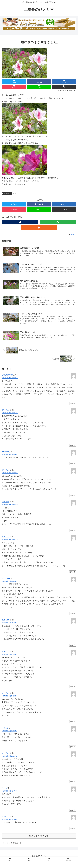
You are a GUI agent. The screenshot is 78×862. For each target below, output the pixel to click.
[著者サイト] (20, 222)
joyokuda (5, 620)
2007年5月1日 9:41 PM (9, 696)
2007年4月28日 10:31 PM (10, 413)
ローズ (4, 788)
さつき (17, 193)
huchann (5, 452)
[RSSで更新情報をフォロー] (39, 227)
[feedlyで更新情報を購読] (58, 222)
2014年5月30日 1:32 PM (9, 819)
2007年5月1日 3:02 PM (9, 623)
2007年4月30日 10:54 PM (10, 539)
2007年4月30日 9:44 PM (9, 454)
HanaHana (6, 578)
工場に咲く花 (7, 193)
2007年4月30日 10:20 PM (10, 473)
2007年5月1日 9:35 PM (9, 654)
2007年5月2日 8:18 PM (9, 731)
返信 (73, 403)
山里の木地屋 (7, 375)
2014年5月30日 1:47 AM (9, 791)
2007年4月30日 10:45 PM (10, 504)
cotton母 (5, 728)
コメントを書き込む (39, 836)
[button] (72, 439)
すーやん (5, 410)
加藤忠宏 (5, 502)
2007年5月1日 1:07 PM (9, 581)
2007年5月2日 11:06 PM (9, 756)
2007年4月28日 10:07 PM (10, 378)
